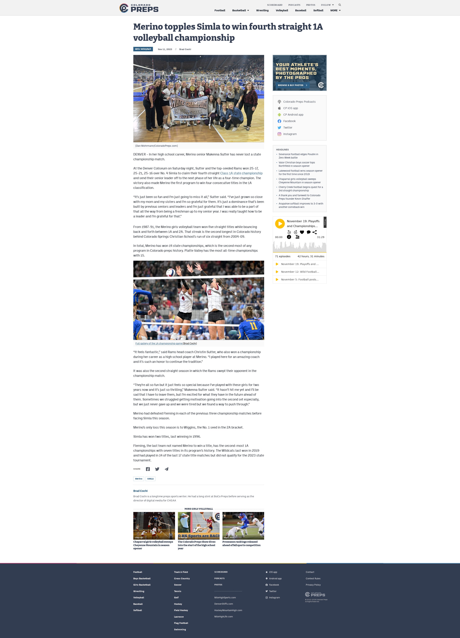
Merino (138, 479)
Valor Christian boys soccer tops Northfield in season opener (297, 164)
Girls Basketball (142, 584)
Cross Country (182, 578)
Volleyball (282, 10)
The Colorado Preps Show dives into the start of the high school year (196, 545)
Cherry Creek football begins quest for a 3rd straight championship (301, 189)
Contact (310, 572)
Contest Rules (313, 578)
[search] (340, 4)
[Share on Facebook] (148, 469)
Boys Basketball (142, 578)
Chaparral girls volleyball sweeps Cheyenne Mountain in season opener (153, 545)
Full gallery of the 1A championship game (166, 343)
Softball (318, 10)
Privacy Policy (313, 584)
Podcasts (294, 5)
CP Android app (293, 114)
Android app (275, 578)
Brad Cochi (185, 49)
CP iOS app (290, 108)
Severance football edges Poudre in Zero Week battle (298, 156)
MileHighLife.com (223, 616)
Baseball (300, 10)
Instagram (290, 134)
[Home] (138, 8)
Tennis (177, 591)
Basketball (239, 10)
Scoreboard (275, 5)
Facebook (289, 121)
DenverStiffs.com (223, 603)
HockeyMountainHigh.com (228, 610)
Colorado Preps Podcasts (299, 101)
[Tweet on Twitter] (157, 469)
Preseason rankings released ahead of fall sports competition (241, 543)
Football (220, 10)
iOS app (273, 572)
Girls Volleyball (143, 49)
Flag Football (181, 623)
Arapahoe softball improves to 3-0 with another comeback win (301, 205)
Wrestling (262, 10)
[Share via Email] (167, 469)
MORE (333, 10)
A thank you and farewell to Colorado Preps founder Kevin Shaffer (299, 197)
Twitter (287, 127)
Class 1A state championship (241, 173)
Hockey (178, 604)
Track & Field (181, 572)
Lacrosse (179, 616)
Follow (326, 5)
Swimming (180, 629)
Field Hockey (181, 610)
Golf (176, 597)
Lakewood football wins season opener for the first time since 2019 (301, 172)
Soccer (177, 584)
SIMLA (150, 479)
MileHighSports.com (225, 597)
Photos (310, 5)
